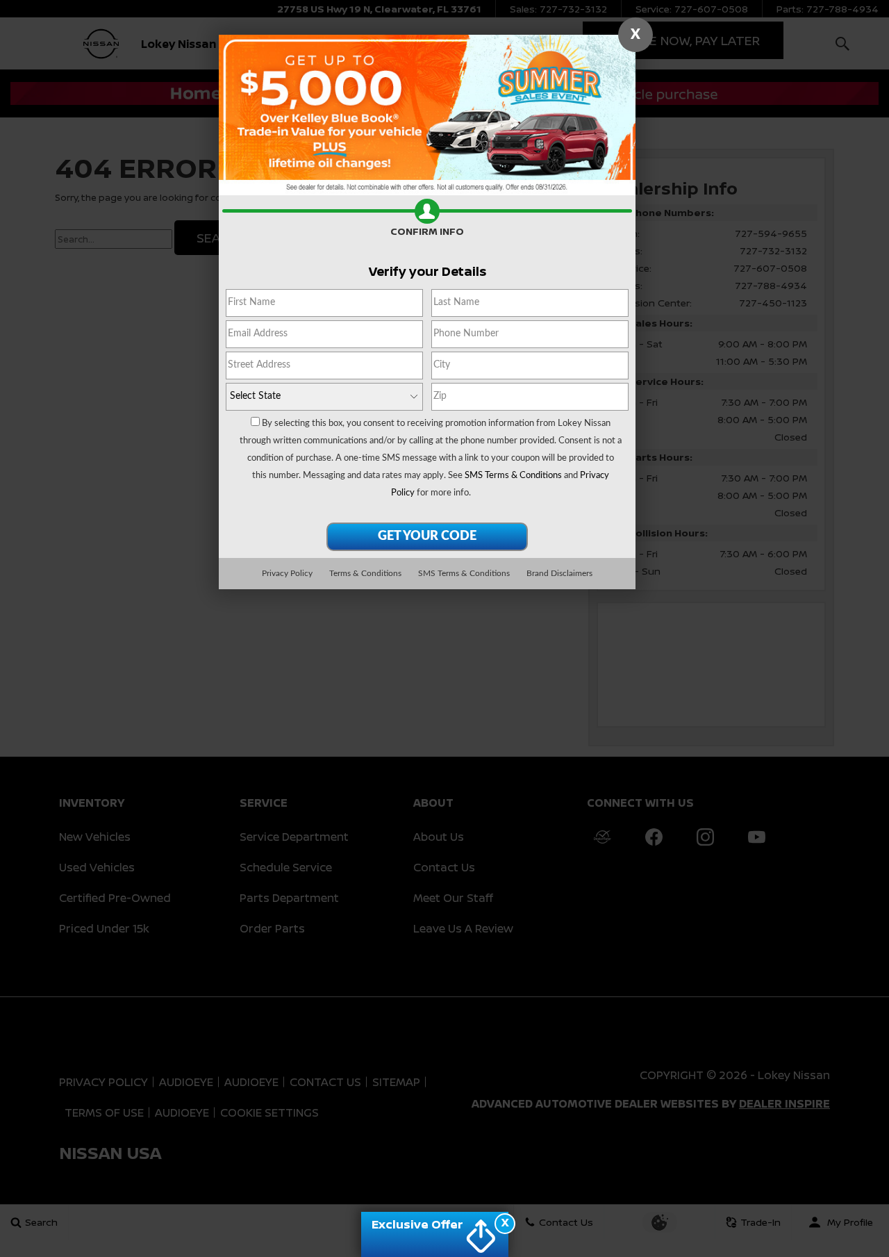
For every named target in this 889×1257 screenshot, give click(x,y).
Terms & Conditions (365, 573)
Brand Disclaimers (559, 573)
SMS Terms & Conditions (513, 475)
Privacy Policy (287, 573)
